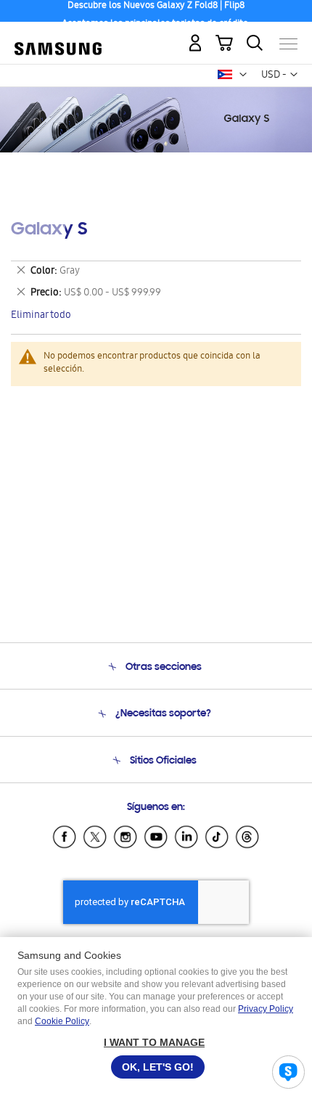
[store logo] (58, 38)
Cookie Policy (62, 1021)
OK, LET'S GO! (158, 1067)
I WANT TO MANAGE (154, 1042)
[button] (243, 75)
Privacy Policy (265, 1009)
